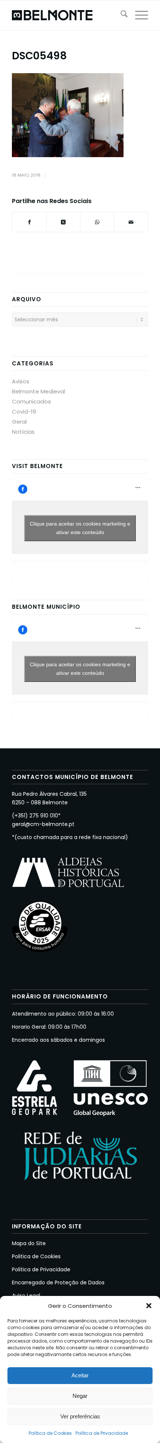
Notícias (23, 432)
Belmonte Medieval (38, 391)
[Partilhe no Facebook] (29, 222)
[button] (149, 1305)
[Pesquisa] (120, 15)
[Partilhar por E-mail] (131, 222)
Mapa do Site (29, 1243)
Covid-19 (24, 411)
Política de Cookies (50, 1433)
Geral (19, 422)
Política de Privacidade (102, 1433)
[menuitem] (120, 15)
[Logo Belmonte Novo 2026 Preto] (66, 15)
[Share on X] (63, 222)
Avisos (20, 381)
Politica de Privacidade (41, 1269)
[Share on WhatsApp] (97, 222)
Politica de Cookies (36, 1256)
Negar (80, 1396)
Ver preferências (80, 1416)
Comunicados (31, 401)
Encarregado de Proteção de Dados (58, 1282)
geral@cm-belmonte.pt (43, 824)
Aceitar (80, 1375)
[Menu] (138, 15)
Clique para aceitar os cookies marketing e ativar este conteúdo (80, 528)
